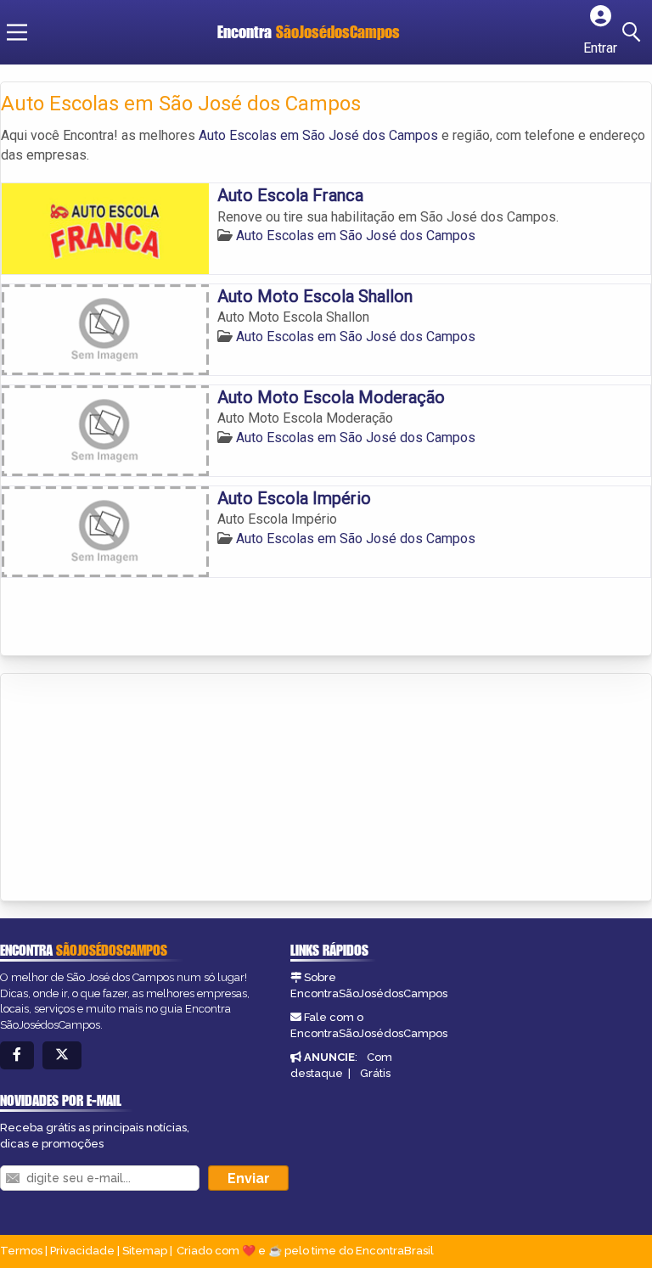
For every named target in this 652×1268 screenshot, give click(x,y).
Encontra (308, 32)
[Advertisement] (128, 788)
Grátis (375, 1073)
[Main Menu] (17, 32)
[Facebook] (17, 1055)
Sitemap (144, 1250)
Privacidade (82, 1250)
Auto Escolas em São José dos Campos (318, 135)
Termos (21, 1250)
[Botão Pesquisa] (634, 32)
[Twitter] (62, 1055)
